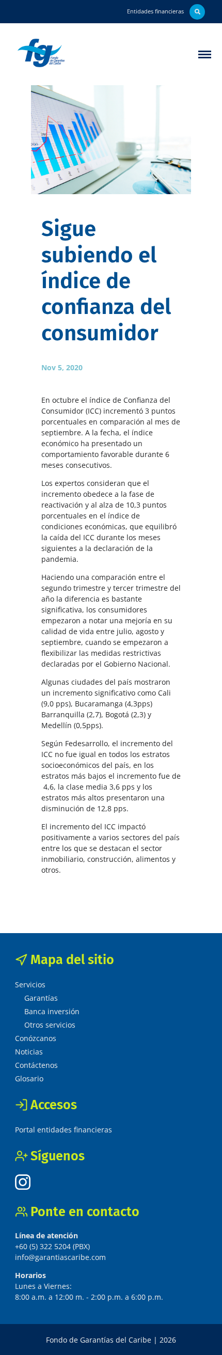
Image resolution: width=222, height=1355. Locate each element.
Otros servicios (49, 1025)
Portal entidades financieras (63, 1130)
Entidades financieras (155, 11)
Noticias (29, 1052)
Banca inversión (52, 1011)
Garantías (41, 998)
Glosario (29, 1078)
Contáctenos (36, 1065)
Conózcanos (35, 1038)
